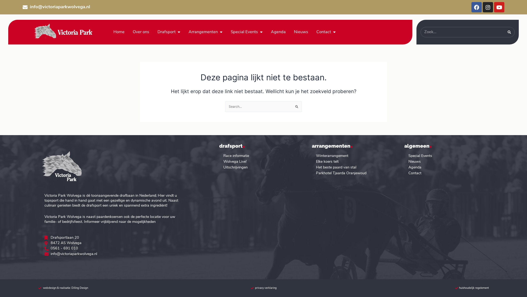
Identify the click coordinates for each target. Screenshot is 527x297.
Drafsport (166, 32)
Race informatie (236, 156)
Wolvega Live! (235, 162)
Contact (323, 32)
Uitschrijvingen (235, 168)
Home (119, 32)
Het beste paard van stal (336, 168)
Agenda (278, 32)
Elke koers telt (327, 162)
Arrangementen (203, 32)
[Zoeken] (509, 32)
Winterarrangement (332, 156)
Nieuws (301, 32)
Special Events (244, 32)
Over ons (141, 32)
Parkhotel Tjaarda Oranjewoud (341, 173)
